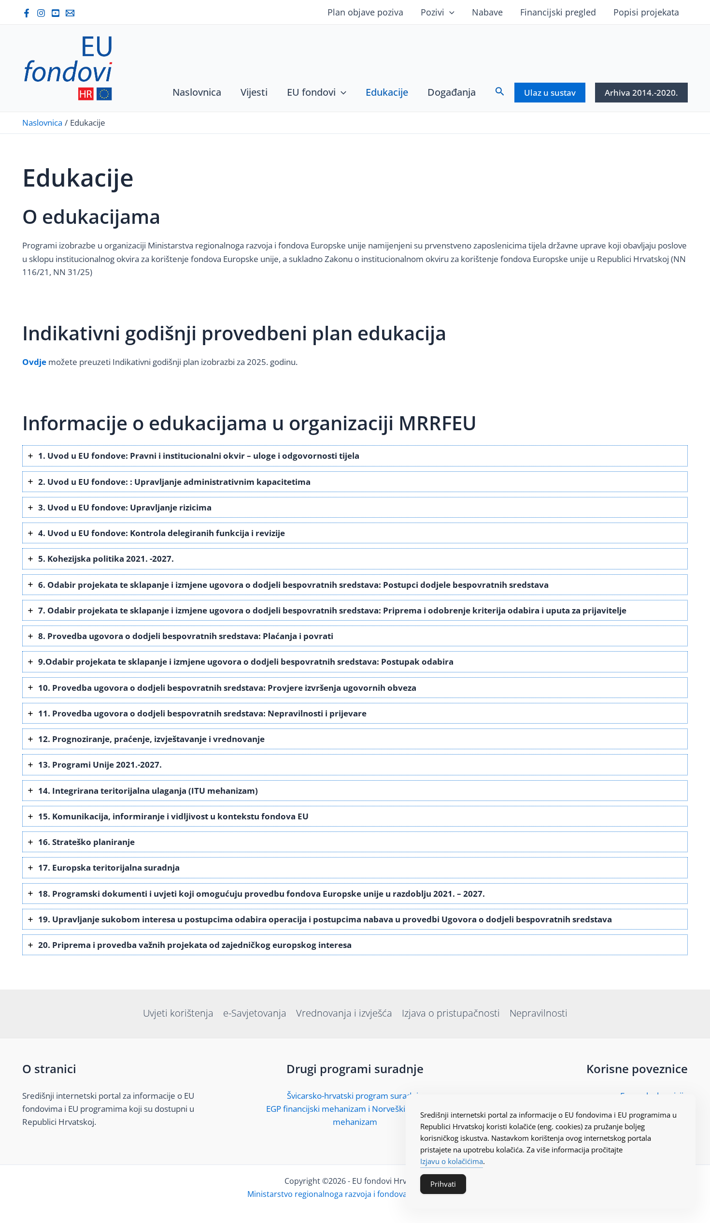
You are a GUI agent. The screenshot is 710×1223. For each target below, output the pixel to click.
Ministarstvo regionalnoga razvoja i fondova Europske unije (355, 1194)
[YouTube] (55, 13)
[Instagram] (41, 13)
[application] (449, 12)
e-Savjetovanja (254, 1012)
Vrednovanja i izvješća (344, 1012)
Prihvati (443, 1184)
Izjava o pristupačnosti (451, 1012)
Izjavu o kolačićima (451, 1161)
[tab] (355, 455)
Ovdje (34, 361)
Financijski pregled (558, 12)
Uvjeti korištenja (178, 1012)
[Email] (70, 13)
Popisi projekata (646, 12)
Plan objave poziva (365, 12)
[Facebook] (26, 13)
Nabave (487, 12)
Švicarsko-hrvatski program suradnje (355, 1095)
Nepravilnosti (539, 1012)
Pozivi (432, 12)
